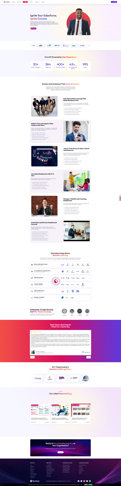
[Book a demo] (33, 28)
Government (81, 469)
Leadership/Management (51, 469)
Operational (48, 474)
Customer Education (66, 467)
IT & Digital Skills (49, 465)
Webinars (31, 470)
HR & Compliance (49, 467)
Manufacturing (81, 470)
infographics (32, 466)
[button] (14, 2)
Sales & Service (49, 473)
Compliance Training (66, 469)
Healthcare (81, 466)
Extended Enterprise (82, 465)
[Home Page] (7, 2)
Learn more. (81, 484)
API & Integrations (33, 473)
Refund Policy (32, 476)
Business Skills (49, 466)
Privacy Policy (68, 481)
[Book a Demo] (114, 2)
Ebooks (31, 467)
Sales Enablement (66, 470)
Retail (80, 473)
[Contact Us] (60, 452)
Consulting (80, 467)
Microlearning (49, 476)
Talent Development (66, 465)
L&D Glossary (32, 477)
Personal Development (50, 470)
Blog (31, 465)
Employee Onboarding (66, 466)
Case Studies (32, 469)
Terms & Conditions (33, 474)
